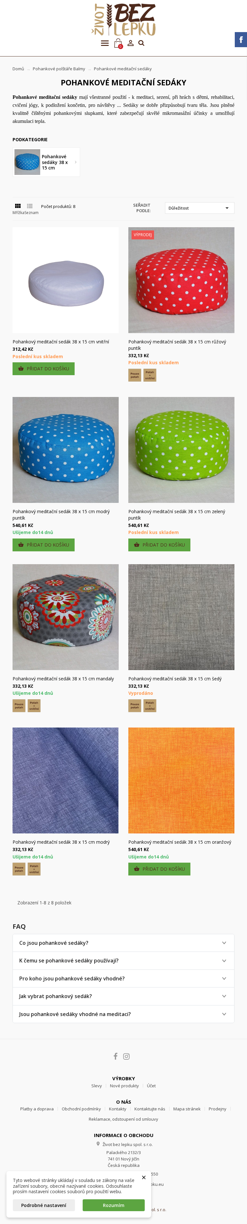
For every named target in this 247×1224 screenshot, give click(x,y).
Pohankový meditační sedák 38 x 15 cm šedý (175, 679)
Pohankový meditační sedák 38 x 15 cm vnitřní (61, 342)
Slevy (96, 1086)
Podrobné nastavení (43, 1205)
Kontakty (117, 1109)
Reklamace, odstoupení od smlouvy (123, 1119)
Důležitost (200, 208)
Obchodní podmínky (81, 1109)
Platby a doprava (37, 1109)
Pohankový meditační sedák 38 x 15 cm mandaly (63, 679)
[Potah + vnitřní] (149, 375)
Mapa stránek (187, 1109)
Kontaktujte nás (149, 1109)
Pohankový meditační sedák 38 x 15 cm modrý (61, 842)
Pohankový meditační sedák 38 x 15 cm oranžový (179, 842)
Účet (151, 1086)
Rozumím (113, 1205)
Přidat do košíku (43, 369)
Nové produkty (124, 1086)
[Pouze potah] (134, 375)
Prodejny (217, 1109)
